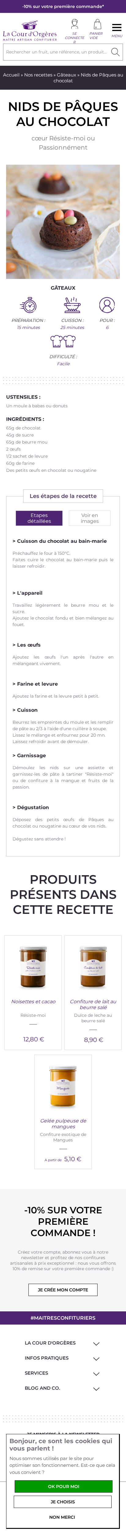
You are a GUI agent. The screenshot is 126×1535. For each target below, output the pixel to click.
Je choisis (63, 1502)
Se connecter (74, 37)
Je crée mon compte (63, 1290)
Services (36, 1373)
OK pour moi (63, 1486)
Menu (116, 36)
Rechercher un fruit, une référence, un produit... (56, 52)
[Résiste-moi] (33, 964)
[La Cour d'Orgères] (30, 40)
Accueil (11, 75)
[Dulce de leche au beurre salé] (93, 964)
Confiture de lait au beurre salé (93, 1004)
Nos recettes (38, 75)
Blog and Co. (42, 1388)
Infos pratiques (47, 1358)
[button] (95, 1343)
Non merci (62, 1517)
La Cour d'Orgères (50, 1343)
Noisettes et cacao (33, 1001)
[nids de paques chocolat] (63, 222)
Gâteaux (66, 75)
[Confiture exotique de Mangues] (63, 1083)
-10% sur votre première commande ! (63, 1221)
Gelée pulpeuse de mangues (63, 1124)
